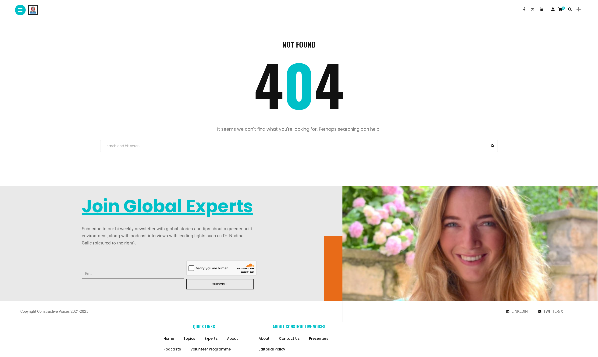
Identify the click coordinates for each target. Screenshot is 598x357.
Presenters (318, 338)
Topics (189, 338)
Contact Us (289, 338)
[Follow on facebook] (524, 9)
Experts (211, 338)
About (232, 338)
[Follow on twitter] (532, 9)
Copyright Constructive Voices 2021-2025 (54, 311)
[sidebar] (579, 9)
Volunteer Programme (210, 349)
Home (169, 338)
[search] (570, 9)
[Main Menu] (20, 10)
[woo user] (553, 9)
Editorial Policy (272, 349)
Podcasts (172, 349)
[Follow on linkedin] (541, 9)
